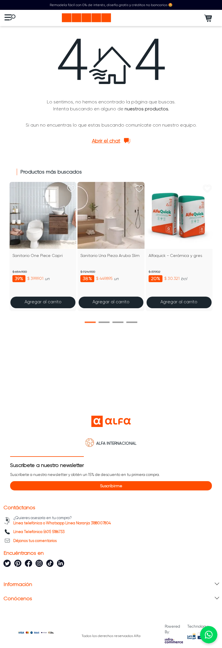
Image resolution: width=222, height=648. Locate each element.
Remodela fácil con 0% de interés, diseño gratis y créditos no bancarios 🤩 (111, 5)
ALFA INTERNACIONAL (116, 443)
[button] (90, 322)
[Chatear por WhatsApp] (208, 634)
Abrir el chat (106, 141)
